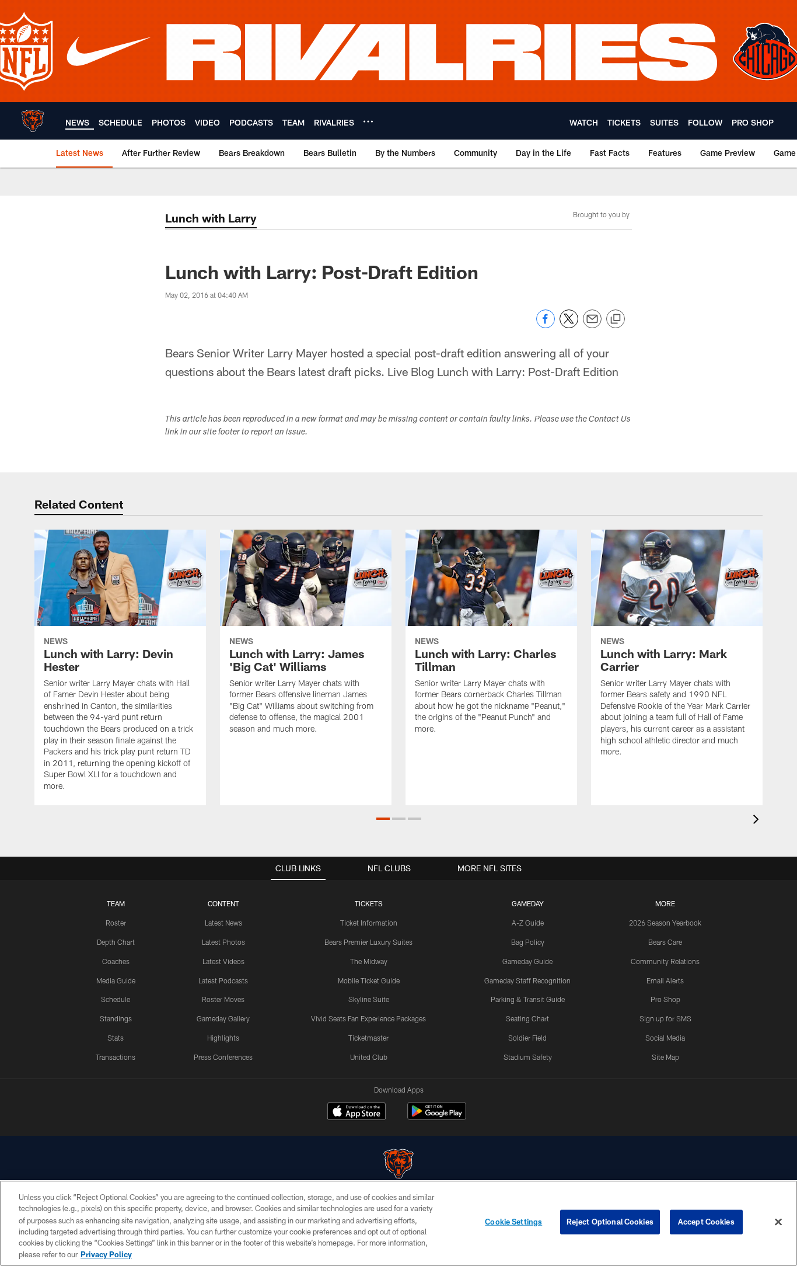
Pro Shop (665, 999)
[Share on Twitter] (569, 325)
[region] (398, 1223)
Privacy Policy (106, 1253)
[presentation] (758, 821)
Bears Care (665, 942)
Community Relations (665, 961)
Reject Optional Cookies (610, 1221)
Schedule (115, 999)
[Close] (778, 1222)
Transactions (115, 1057)
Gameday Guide (527, 961)
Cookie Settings (513, 1221)
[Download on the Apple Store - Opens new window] (356, 1112)
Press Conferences (223, 1057)
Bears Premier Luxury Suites (368, 942)
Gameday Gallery (223, 1018)
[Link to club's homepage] (33, 121)
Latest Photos (223, 942)
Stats (115, 1038)
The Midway (368, 961)
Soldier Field (527, 1038)
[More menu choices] (368, 121)
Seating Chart (527, 1018)
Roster (116, 923)
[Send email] (592, 325)
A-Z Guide (528, 923)
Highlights (223, 1038)
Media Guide (115, 980)
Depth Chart (116, 942)
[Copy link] (615, 319)
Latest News (223, 923)
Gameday (528, 903)
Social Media (665, 1038)
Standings (116, 1018)
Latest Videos (223, 961)
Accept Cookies (706, 1221)
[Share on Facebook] (545, 325)
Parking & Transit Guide (528, 999)
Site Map (665, 1057)
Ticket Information (368, 923)
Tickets (369, 903)
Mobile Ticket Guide (369, 980)
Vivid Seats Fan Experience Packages (368, 1018)
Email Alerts (665, 980)
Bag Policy (527, 942)
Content (223, 903)
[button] (383, 819)
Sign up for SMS (665, 1018)
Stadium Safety (528, 1057)
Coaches (116, 961)
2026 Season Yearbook (665, 923)
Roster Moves (223, 999)
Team (116, 903)
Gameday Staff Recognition (527, 980)
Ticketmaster (368, 1038)
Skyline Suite (368, 999)
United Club (368, 1057)
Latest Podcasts (223, 980)
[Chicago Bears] (398, 1165)
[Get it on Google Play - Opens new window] (436, 1116)
